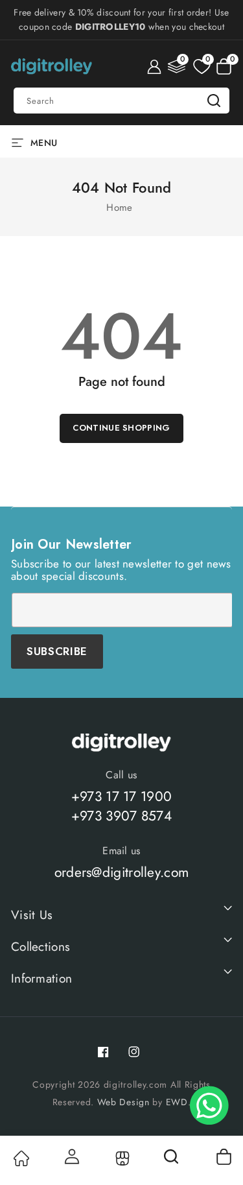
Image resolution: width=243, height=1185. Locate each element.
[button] (224, 67)
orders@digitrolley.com (121, 872)
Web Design (123, 1101)
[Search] (172, 1161)
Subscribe (57, 651)
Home (119, 207)
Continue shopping (121, 428)
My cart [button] (223, 1156)
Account (70, 1156)
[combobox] (121, 101)
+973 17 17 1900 (121, 796)
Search (214, 101)
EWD (177, 1101)
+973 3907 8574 (121, 816)
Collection (121, 1158)
